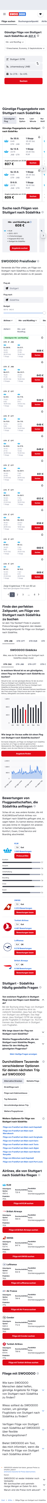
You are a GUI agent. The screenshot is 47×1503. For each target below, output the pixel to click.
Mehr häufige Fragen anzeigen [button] (23, 1054)
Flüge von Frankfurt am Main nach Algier (21, 1148)
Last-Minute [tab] (33, 120)
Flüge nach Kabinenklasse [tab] (15, 1093)
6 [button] (34, 594)
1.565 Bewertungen (23, 851)
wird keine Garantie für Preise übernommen (19, 1472)
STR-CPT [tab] (21, 641)
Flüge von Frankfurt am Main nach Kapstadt (22, 1127)
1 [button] (12, 594)
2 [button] (17, 594)
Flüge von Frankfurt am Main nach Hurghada (22, 1137)
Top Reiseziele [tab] (10, 1099)
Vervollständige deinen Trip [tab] (16, 1105)
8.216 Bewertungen (23, 948)
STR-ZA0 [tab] (7, 664)
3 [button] (23, 594)
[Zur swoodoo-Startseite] (17, 14)
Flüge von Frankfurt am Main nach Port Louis (23, 1162)
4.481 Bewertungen (23, 928)
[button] (4, 14)
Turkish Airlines (21, 920)
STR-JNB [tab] (8, 641)
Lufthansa (18, 940)
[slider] (44, 312)
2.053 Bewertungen (23, 908)
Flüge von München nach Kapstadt (18, 1158)
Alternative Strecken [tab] (13, 1081)
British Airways (21, 960)
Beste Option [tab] (22, 120)
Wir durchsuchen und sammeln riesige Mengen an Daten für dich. (20, 1485)
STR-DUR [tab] (33, 641)
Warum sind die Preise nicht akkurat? (22, 1490)
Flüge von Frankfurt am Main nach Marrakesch (18, 1132)
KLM (16, 843)
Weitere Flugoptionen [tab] (13, 1111)
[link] (20, 248)
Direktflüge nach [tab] (11, 1087)
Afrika (10, 1500)
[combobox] (26, 288)
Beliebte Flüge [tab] (33, 1081)
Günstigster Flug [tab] (9, 120)
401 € (32, 36)
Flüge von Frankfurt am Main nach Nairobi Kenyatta (21, 1153)
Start (3, 1500)
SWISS (17, 900)
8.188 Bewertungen (23, 968)
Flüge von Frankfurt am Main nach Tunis (21, 1144)
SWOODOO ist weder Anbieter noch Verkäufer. (21, 1479)
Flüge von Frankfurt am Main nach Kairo (20, 1141)
